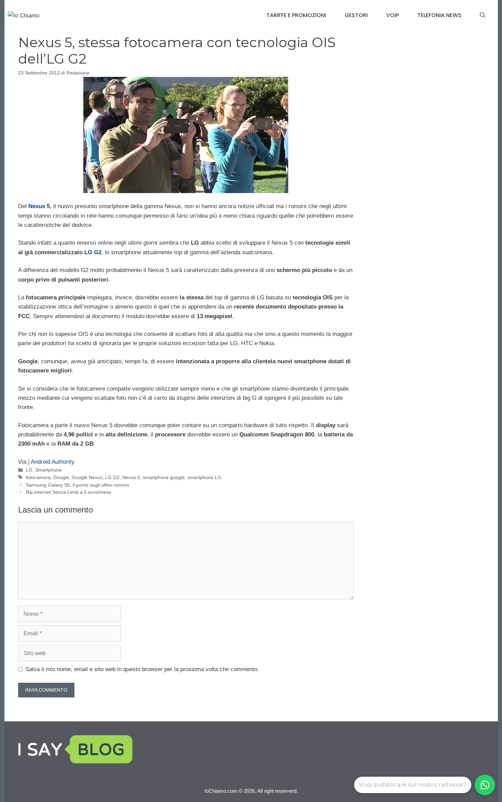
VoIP (392, 15)
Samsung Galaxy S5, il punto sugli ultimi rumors (77, 485)
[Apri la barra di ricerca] (482, 15)
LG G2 (92, 252)
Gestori (356, 15)
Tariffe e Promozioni (296, 15)
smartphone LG (204, 477)
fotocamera (38, 477)
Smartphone (48, 470)
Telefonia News (439, 15)
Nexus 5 (131, 477)
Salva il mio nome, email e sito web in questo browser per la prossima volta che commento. (142, 669)
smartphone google (164, 477)
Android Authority (52, 462)
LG (29, 470)
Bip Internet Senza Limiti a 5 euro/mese (68, 492)
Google (61, 477)
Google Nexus (87, 477)
